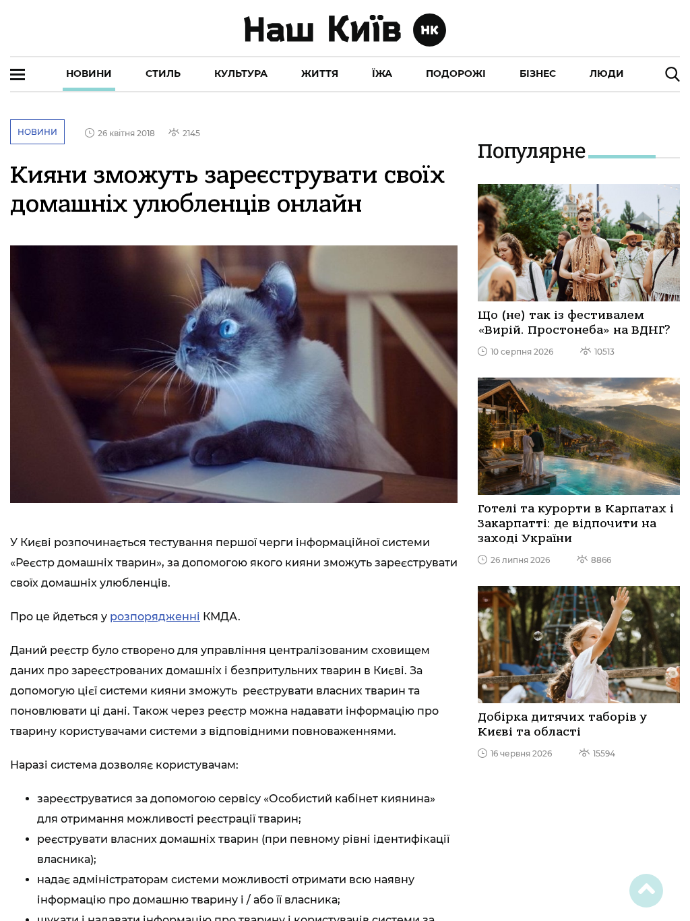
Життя (319, 73)
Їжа (382, 73)
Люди (607, 73)
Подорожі (456, 73)
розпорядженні (155, 616)
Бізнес (538, 73)
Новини (89, 73)
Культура (241, 73)
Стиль (163, 73)
